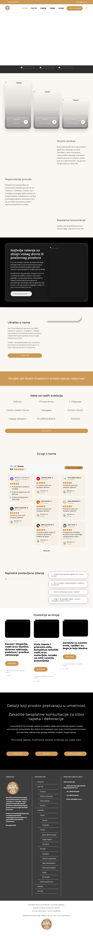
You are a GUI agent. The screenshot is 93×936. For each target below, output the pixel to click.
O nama (43, 792)
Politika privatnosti (39, 911)
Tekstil (42, 815)
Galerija (52, 8)
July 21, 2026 (67, 640)
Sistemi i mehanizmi (49, 859)
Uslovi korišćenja (54, 911)
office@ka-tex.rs (81, 2)
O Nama (42, 908)
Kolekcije (43, 8)
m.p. (55, 915)
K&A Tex (34, 8)
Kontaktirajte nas (21, 294)
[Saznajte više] (11, 825)
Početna (25, 8)
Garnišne (45, 854)
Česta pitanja (44, 801)
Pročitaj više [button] (67, 539)
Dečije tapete (47, 839)
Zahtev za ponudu (75, 8)
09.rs (34, 915)
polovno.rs (66, 915)
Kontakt (61, 8)
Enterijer (43, 849)
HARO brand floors (46, 882)
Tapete (42, 830)
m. (52, 915)
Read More (12, 663)
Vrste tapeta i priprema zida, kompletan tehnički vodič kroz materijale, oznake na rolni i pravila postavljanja (46, 652)
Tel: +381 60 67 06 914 (72, 792)
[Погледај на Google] (38, 478)
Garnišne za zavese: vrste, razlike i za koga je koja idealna (75, 645)
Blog (9, 675)
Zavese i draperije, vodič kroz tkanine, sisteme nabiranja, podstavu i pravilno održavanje (17, 649)
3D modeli (45, 877)
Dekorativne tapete (49, 835)
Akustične (45, 844)
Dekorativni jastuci (48, 863)
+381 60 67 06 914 (12, 2)
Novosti (42, 806)
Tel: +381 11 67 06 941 (72, 795)
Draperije (45, 825)
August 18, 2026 (11, 641)
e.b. (59, 915)
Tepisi (44, 872)
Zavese (44, 820)
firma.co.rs (46, 915)
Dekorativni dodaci (49, 868)
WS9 (39, 915)
